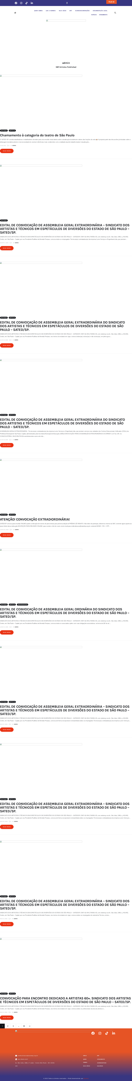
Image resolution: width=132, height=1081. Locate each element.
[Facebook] (16, 3)
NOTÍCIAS (94, 14)
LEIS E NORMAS (51, 10)
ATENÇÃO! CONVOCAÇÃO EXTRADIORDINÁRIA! (35, 519)
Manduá (86, 1078)
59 (24, 1025)
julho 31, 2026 (4, 340)
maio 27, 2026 (4, 724)
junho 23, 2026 (4, 529)
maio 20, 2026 (4, 821)
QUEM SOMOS (38, 10)
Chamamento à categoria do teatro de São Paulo (37, 135)
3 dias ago (3, 145)
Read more (7, 151)
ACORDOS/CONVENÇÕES (82, 10)
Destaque (4, 130)
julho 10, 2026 (4, 439)
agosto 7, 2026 (4, 242)
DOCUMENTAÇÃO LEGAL (100, 10)
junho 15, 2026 (4, 627)
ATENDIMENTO (103, 14)
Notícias (12, 130)
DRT (70, 10)
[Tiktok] (26, 3)
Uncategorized (22, 604)
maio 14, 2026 (3, 918)
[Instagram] (21, 3)
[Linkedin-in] (31, 3)
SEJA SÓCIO (62, 10)
